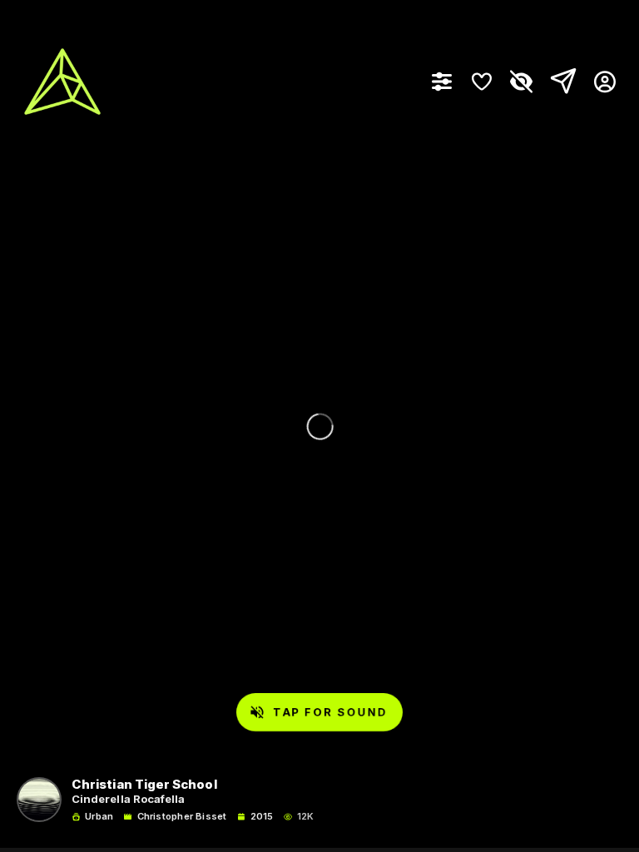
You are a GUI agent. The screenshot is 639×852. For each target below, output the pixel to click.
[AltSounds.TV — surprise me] (62, 81)
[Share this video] (560, 82)
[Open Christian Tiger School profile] (39, 799)
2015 (262, 816)
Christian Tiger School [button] (144, 785)
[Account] (598, 81)
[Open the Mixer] (442, 81)
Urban (99, 816)
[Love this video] (482, 81)
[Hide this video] (522, 81)
